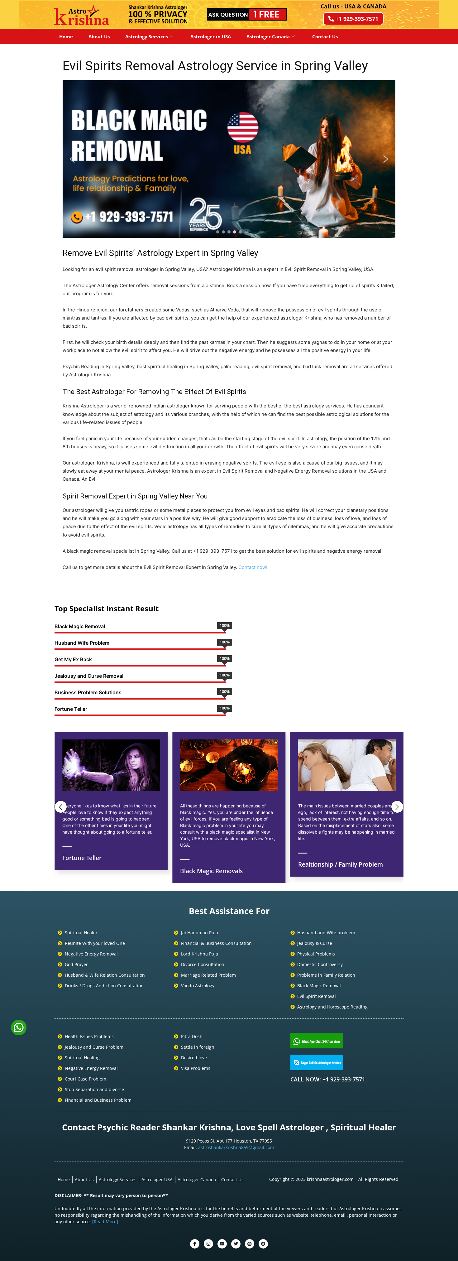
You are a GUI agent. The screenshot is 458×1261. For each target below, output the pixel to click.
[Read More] (105, 1222)
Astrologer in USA (210, 36)
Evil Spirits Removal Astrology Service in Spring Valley (215, 65)
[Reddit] (263, 1244)
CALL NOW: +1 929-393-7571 (327, 1079)
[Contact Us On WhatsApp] (18, 1033)
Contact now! (252, 567)
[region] (229, 159)
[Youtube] (222, 1244)
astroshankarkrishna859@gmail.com (236, 1147)
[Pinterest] (249, 1244)
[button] (72, 159)
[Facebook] (194, 1244)
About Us (99, 36)
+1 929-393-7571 (357, 18)
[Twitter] (208, 1244)
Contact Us (325, 36)
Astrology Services (146, 36)
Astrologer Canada (268, 36)
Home (66, 36)
